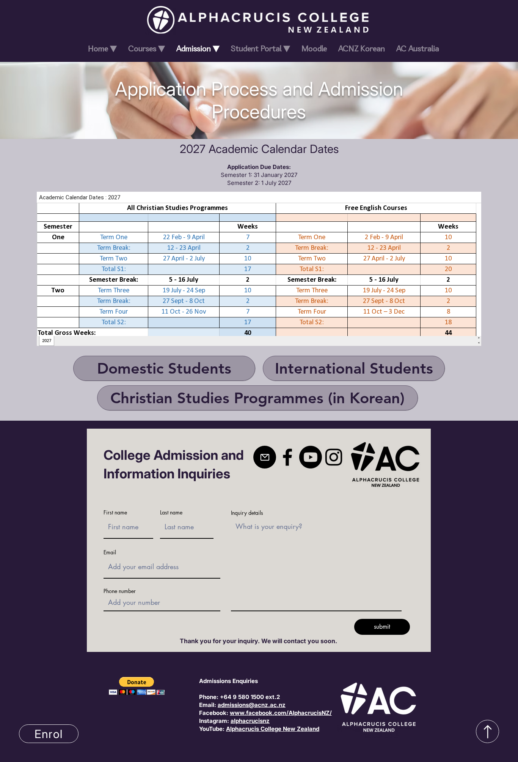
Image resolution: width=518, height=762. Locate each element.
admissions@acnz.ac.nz (252, 704)
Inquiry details (247, 513)
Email (110, 552)
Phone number (120, 591)
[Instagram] (333, 457)
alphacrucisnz (250, 720)
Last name (171, 512)
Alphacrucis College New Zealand (272, 728)
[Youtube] (310, 457)
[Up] (487, 731)
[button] (137, 686)
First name (115, 512)
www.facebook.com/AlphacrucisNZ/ (281, 712)
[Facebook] (287, 457)
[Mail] (264, 457)
